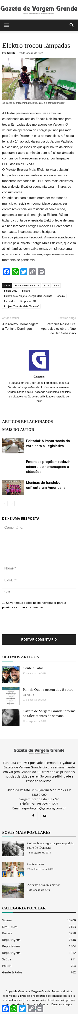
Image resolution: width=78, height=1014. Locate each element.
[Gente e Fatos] (11, 674)
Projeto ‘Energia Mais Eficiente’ (21, 306)
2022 (46, 285)
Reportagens (11, 940)
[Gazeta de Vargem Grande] (39, 10)
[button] (72, 25)
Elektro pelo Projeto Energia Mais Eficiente (28, 295)
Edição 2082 (10, 290)
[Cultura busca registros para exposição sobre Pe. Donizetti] (13, 848)
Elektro (26, 290)
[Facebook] (33, 816)
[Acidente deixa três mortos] (13, 890)
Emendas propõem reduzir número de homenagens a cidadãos (48, 466)
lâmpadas (9, 301)
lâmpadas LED (28, 301)
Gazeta (11, 52)
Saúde (6, 959)
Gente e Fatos (33, 668)
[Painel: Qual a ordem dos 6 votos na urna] (11, 696)
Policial (7, 966)
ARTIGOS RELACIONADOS (27, 421)
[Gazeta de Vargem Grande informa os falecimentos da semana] (11, 717)
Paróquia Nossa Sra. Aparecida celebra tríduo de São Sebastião (58, 328)
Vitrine (7, 920)
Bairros (7, 933)
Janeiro (61, 295)
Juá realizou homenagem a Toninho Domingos (20, 326)
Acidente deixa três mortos (43, 885)
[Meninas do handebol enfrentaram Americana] (13, 487)
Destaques (10, 927)
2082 (56, 285)
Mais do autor (18, 429)
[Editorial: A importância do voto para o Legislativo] (13, 445)
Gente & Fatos (12, 972)
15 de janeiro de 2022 (27, 285)
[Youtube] (45, 816)
